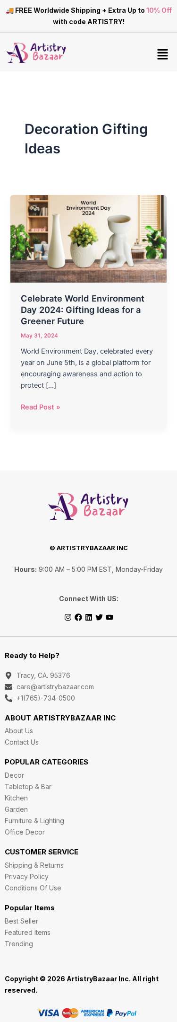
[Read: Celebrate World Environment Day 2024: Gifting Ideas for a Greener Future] (88, 238)
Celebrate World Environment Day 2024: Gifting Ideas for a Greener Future (82, 309)
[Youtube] (109, 617)
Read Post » (40, 406)
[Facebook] (78, 617)
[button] (162, 54)
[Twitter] (99, 617)
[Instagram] (68, 617)
